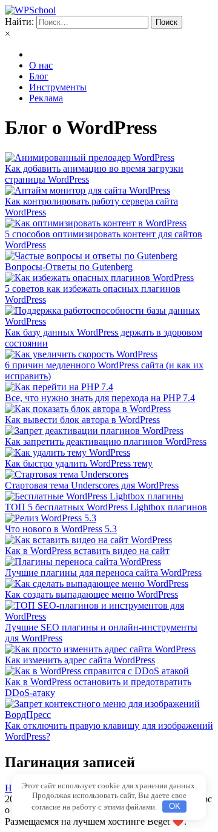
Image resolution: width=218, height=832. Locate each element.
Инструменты (58, 87)
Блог (38, 76)
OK (174, 806)
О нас (41, 65)
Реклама (46, 98)
